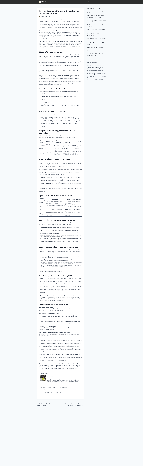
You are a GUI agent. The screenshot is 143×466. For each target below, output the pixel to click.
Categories (81, 1)
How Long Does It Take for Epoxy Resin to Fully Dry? (51, 389)
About (76, 1)
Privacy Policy (96, 1)
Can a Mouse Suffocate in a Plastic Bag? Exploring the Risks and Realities (74, 403)
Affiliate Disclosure (88, 1)
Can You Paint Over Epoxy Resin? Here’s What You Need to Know (48, 403)
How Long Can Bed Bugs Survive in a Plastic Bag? (51, 392)
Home (72, 1)
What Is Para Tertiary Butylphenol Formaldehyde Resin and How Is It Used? (95, 49)
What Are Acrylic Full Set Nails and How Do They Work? (52, 390)
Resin (49, 16)
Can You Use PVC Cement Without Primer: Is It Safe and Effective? (54, 387)
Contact (102, 1)
